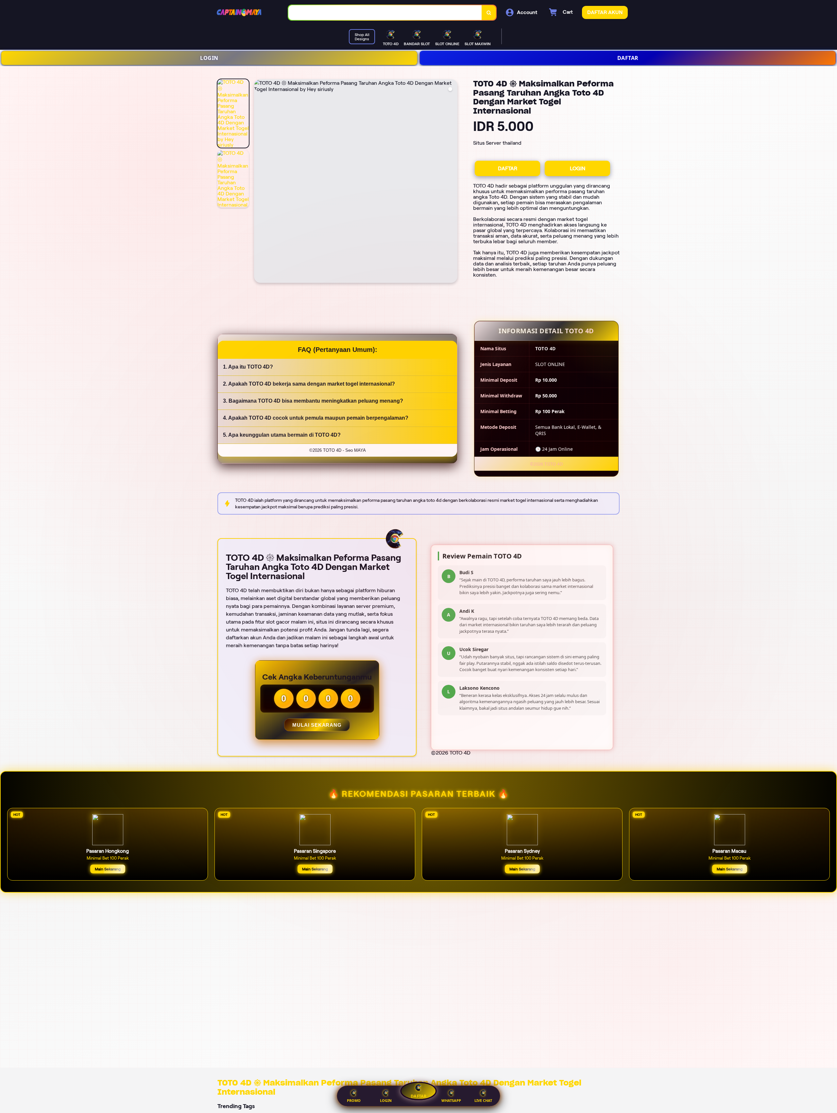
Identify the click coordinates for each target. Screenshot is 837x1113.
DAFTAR (628, 58)
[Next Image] (452, 182)
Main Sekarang (108, 869)
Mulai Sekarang (316, 725)
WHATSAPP (451, 1100)
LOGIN (209, 58)
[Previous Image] (259, 182)
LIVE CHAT (483, 1100)
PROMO (354, 1100)
